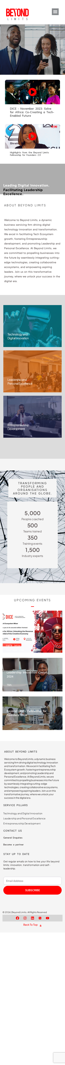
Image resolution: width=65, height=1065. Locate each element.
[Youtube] (47, 918)
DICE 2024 (13, 646)
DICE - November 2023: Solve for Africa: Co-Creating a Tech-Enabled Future (32, 112)
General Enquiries (12, 837)
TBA (9, 684)
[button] (55, 12)
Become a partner (13, 844)
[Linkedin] (32, 918)
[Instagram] (25, 918)
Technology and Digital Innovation (22, 813)
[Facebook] (17, 918)
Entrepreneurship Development (21, 823)
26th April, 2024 (15, 650)
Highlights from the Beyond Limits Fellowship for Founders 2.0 (29, 153)
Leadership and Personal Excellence (24, 818)
